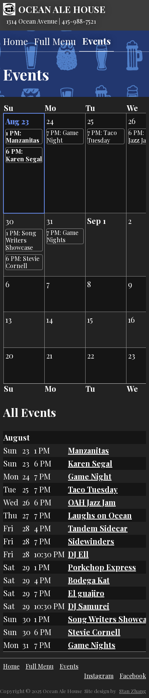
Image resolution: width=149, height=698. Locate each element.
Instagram (98, 676)
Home (15, 41)
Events (96, 41)
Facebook (133, 676)
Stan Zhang (132, 691)
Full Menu (55, 41)
